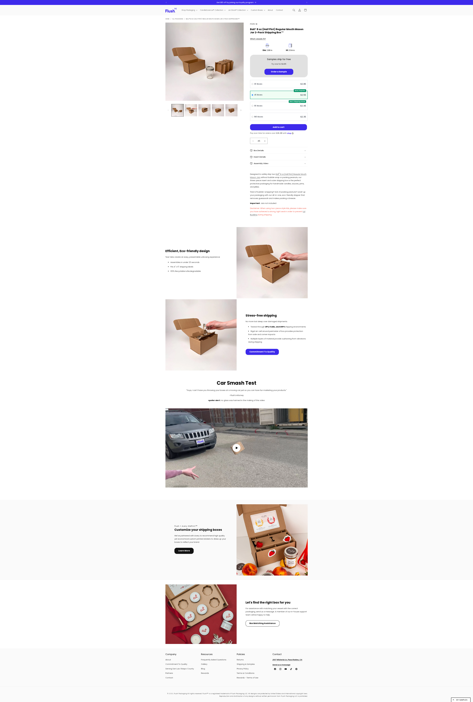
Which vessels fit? (258, 39)
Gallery (204, 664)
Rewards (205, 673)
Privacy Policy (243, 668)
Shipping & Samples (246, 664)
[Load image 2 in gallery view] (191, 110)
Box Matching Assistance (262, 623)
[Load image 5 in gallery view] (231, 110)
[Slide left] (168, 110)
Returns (240, 659)
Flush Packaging (180, 694)
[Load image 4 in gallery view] (218, 110)
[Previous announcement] (166, 2)
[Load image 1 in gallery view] (177, 110)
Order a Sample (279, 71)
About (168, 659)
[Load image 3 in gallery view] (204, 110)
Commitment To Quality (262, 351)
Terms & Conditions (245, 673)
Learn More (184, 550)
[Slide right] (241, 110)
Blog (203, 668)
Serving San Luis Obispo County (179, 668)
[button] (189, 10)
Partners (169, 673)
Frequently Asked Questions (213, 659)
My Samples (461, 700)
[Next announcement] (307, 2)
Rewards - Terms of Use (247, 677)
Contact (169, 677)
